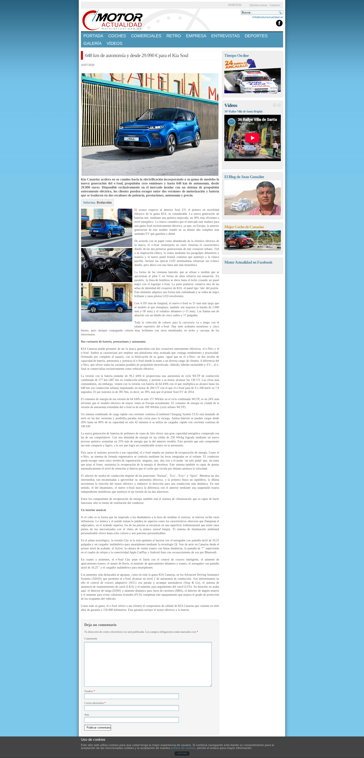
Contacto (274, 5)
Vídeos (114, 43)
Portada (93, 35)
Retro (173, 35)
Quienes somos (258, 5)
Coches (117, 35)
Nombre (89, 691)
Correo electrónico (95, 703)
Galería (92, 43)
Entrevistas (225, 35)
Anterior (274, 105)
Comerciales (146, 35)
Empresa (196, 35)
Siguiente (279, 105)
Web (86, 714)
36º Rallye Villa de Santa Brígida (243, 111)
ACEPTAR (182, 753)
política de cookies (183, 748)
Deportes (256, 35)
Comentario (90, 638)
